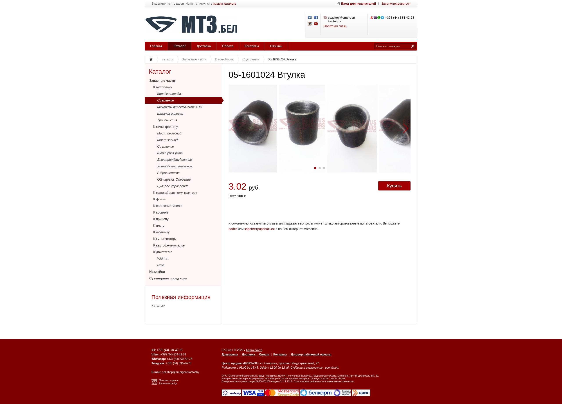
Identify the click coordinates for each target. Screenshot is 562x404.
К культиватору (165, 239)
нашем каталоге (224, 3)
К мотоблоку (162, 87)
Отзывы (276, 46)
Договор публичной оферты (311, 354)
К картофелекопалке (169, 245)
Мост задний (167, 140)
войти (233, 229)
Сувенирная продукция (168, 278)
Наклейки (157, 272)
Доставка (204, 46)
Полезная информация (181, 297)
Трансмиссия (167, 120)
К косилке (160, 212)
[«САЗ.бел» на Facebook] (316, 18)
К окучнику (161, 232)
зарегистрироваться (259, 229)
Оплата (227, 46)
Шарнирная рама (170, 153)
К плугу (158, 225)
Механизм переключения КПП (179, 107)
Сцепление (165, 100)
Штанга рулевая (170, 113)
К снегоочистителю (167, 206)
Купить (394, 185)
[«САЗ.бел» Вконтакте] (310, 18)
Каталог (180, 46)
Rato (160, 265)
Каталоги (158, 305)
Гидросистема (168, 173)
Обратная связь (335, 26)
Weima (162, 258)
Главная (156, 46)
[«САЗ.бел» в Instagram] (310, 24)
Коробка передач (169, 94)
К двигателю (162, 252)
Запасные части (162, 80)
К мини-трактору (165, 127)
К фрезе (159, 199)
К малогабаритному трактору (175, 192)
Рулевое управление (172, 186)
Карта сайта (254, 350)
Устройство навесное (174, 166)
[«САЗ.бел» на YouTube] (316, 24)
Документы (230, 354)
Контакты (252, 46)
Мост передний (169, 133)
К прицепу (161, 219)
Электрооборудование (174, 159)
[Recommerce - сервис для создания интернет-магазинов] (154, 383)
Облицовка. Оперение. (174, 179)
